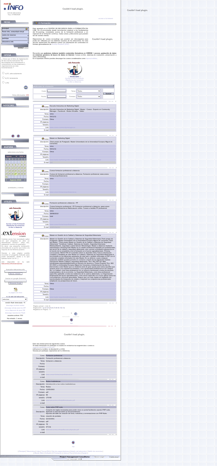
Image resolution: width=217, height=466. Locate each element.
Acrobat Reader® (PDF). (60, 44)
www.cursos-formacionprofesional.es (63, 192)
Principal (22, 451)
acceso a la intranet (105, 18)
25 (9, 174)
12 (12, 168)
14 (19, 168)
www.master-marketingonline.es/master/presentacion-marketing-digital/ (75, 160)
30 (25, 174)
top (71, 323)
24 (6, 174)
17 (6, 171)
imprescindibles (91, 58)
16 (25, 168)
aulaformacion (55, 227)
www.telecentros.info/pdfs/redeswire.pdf (60, 400)
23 (25, 171)
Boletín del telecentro (78, 451)
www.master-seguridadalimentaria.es (63, 297)
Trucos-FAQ (45, 451)
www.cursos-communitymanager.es (62, 127)
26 (12, 174)
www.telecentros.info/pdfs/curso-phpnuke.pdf (62, 429)
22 (22, 171)
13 (15, 168)
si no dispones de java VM (15, 310)
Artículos (77, 453)
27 (15, 174)
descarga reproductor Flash (15, 313)
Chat (71, 453)
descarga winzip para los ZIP (15, 308)
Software (48, 453)
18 (9, 171)
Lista (38, 451)
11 (9, 168)
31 (6, 177)
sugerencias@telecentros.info (43, 347)
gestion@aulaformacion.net (60, 300)
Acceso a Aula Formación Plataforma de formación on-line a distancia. (74, 80)
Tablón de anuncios (95, 451)
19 (12, 171)
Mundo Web (38, 453)
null (51, 162)
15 (22, 168)
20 (15, 171)
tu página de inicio (15, 292)
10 (6, 168)
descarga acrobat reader (15, 305)
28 (19, 174)
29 (22, 174)
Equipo (84, 453)
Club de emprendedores (60, 451)
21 (19, 171)
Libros (65, 453)
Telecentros (31, 451)
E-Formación (57, 453)
